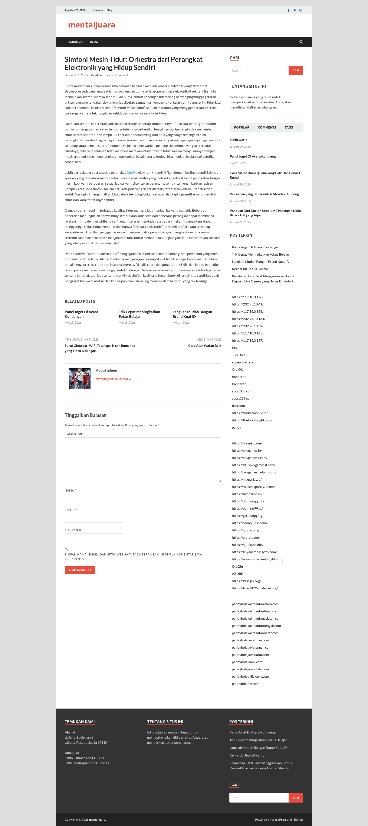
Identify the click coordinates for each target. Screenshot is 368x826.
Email (70, 510)
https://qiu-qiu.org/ (246, 537)
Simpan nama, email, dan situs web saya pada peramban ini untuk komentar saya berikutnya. (133, 556)
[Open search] (301, 42)
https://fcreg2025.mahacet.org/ (255, 588)
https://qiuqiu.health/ (247, 544)
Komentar (74, 433)
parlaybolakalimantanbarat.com (255, 633)
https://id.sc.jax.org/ (246, 581)
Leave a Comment (117, 75)
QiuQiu (132, 172)
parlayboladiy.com (245, 683)
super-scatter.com (245, 362)
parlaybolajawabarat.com (250, 654)
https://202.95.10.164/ (248, 319)
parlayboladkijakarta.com (250, 676)
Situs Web (73, 529)
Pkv (234, 348)
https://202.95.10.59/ (247, 326)
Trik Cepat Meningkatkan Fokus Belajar (139, 314)
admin (98, 75)
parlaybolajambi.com (247, 662)
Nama (70, 490)
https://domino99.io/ (247, 508)
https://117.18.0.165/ (247, 333)
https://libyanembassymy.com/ (254, 552)
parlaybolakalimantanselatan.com (256, 618)
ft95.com (238, 406)
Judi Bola (238, 355)
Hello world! (239, 139)
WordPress (279, 819)
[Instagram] (300, 10)
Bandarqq (239, 377)
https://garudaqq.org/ (248, 516)
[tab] (242, 127)
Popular (241, 127)
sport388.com (242, 398)
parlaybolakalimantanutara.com (255, 604)
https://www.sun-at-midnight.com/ (257, 559)
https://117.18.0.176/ (247, 297)
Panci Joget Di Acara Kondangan (81, 314)
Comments (267, 127)
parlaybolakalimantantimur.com (255, 611)
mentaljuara (91, 24)
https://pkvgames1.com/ (249, 458)
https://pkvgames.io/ (247, 450)
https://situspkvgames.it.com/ (253, 465)
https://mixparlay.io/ (247, 479)
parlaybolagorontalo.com (250, 669)
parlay (236, 427)
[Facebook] (288, 10)
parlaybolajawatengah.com (251, 647)
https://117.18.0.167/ (247, 340)
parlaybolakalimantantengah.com (256, 625)
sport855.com (242, 391)
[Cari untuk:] (266, 70)
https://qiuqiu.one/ (246, 530)
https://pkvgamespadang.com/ (254, 472)
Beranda (98, 10)
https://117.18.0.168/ (247, 311)
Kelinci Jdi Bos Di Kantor (250, 269)
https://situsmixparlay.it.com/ (253, 487)
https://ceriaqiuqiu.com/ (249, 523)
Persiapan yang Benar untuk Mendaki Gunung (264, 194)
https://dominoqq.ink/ (248, 501)
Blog (109, 10)
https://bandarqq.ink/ (248, 494)
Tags (289, 127)
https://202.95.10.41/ (247, 304)
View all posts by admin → (114, 379)
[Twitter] (294, 10)
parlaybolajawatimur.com (250, 640)
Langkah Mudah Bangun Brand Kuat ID (192, 314)
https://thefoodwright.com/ (252, 420)
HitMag (298, 819)
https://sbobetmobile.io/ (250, 413)
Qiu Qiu (238, 369)
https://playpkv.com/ (247, 443)
